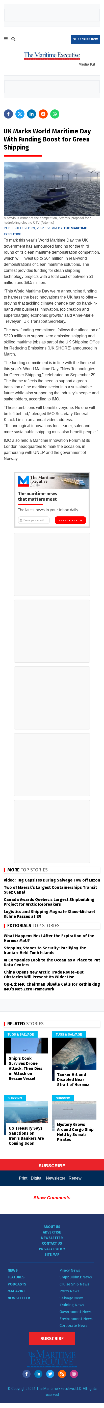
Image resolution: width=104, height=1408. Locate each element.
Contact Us (52, 1243)
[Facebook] (26, 1374)
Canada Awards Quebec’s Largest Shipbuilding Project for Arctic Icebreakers (49, 902)
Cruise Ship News (74, 1284)
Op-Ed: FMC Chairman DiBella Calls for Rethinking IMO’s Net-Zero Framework (52, 986)
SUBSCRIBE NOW (85, 39)
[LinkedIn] (38, 1374)
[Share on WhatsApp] (54, 114)
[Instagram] (74, 1374)
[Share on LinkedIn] (31, 114)
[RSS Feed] (62, 1374)
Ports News (69, 1291)
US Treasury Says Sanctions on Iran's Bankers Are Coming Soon (26, 1136)
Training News (72, 1305)
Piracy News (70, 1270)
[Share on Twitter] (19, 114)
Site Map (52, 1254)
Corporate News (73, 1325)
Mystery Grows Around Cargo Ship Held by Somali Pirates (75, 1132)
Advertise (52, 1232)
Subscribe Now (70, 520)
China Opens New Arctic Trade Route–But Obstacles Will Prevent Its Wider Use (44, 974)
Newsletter (55, 1178)
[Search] (13, 39)
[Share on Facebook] (8, 114)
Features (16, 1277)
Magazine (16, 1291)
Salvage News (72, 1298)
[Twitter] (50, 1374)
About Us (52, 1227)
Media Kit (87, 64)
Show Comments (52, 1197)
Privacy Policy (52, 1249)
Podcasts (17, 1284)
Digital (36, 1178)
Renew (75, 1178)
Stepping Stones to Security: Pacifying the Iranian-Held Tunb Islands (45, 950)
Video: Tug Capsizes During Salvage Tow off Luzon (52, 880)
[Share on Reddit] (43, 114)
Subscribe (52, 1338)
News (13, 1270)
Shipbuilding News (76, 1277)
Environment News (76, 1318)
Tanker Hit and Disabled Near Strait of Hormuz (73, 1079)
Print (23, 1178)
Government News (76, 1311)
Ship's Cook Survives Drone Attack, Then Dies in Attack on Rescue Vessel (25, 1068)
